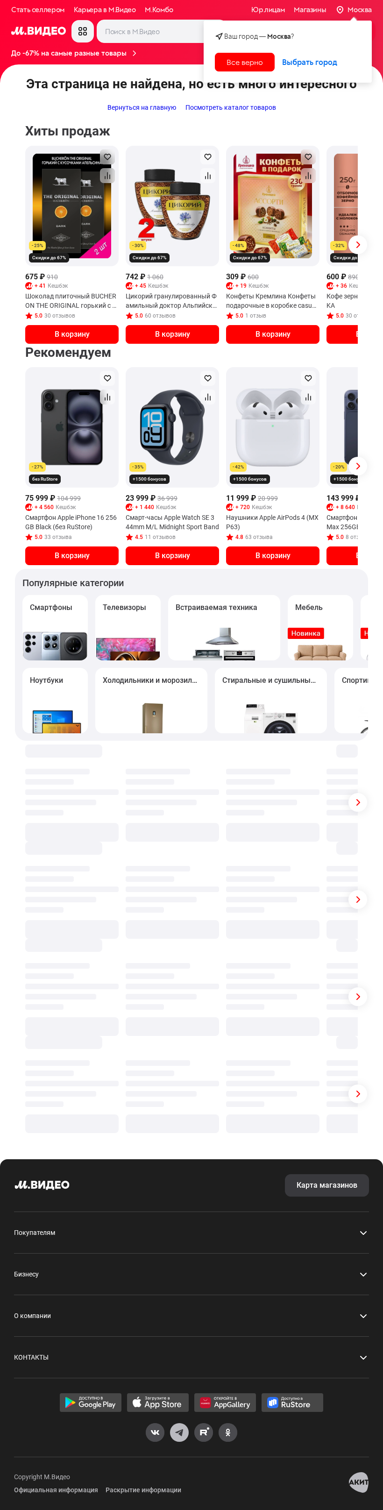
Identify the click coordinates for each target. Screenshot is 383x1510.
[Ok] (228, 1432)
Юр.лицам (267, 10)
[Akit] (358, 1483)
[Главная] (42, 1185)
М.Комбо (159, 10)
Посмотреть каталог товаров (230, 107)
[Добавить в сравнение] (107, 175)
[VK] (155, 1432)
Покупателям (34, 1232)
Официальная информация (56, 1490)
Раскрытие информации (143, 1490)
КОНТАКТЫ (31, 1357)
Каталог (82, 31)
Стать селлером (37, 10)
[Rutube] (203, 1432)
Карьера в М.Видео (105, 10)
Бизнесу (26, 1274)
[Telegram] (179, 1432)
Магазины (310, 10)
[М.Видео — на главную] (38, 31)
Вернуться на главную (141, 107)
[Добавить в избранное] (107, 157)
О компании (32, 1315)
